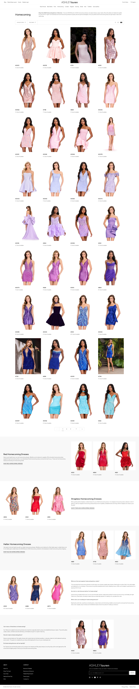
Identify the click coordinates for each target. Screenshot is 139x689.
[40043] (28, 178)
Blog (5, 2)
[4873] (57, 589)
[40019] (56, 45)
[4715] (83, 45)
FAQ (4, 679)
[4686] (35, 589)
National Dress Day (7, 676)
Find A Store (125, 2)
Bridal (81, 6)
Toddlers (90, 6)
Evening (77, 6)
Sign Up (132, 672)
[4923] (35, 500)
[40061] (83, 401)
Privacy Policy (125, 686)
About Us (5, 668)
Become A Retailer (27, 668)
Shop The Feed (7, 671)
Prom (55, 6)
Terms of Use (132, 686)
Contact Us (26, 679)
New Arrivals (43, 6)
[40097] (28, 401)
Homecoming (60, 6)
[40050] (56, 178)
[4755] (103, 545)
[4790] (111, 356)
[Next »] (82, 429)
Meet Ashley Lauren (12, 2)
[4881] (81, 545)
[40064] (83, 134)
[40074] (111, 178)
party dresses (111, 584)
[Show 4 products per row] (122, 22)
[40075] (28, 267)
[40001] (28, 45)
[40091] (28, 134)
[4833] (125, 545)
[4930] (111, 45)
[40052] (56, 401)
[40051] (83, 356)
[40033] (56, 312)
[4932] (111, 401)
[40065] (83, 178)
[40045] (111, 90)
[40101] (83, 267)
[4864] (111, 267)
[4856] (56, 356)
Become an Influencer (28, 671)
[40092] (83, 223)
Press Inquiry (26, 676)
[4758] (56, 90)
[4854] (103, 455)
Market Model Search (28, 673)
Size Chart (5, 673)
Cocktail (67, 6)
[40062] (28, 90)
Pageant (72, 6)
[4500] (83, 312)
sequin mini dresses (99, 584)
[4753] (28, 356)
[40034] (111, 312)
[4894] (13, 500)
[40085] (28, 312)
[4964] (56, 223)
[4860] (83, 90)
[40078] (111, 134)
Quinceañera (96, 6)
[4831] (125, 455)
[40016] (28, 223)
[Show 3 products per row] (118, 22)
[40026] (56, 134)
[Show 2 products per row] (115, 22)
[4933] (111, 223)
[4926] (56, 267)
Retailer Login (25, 2)
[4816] (57, 500)
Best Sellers (49, 6)
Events (19, 2)
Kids (85, 6)
